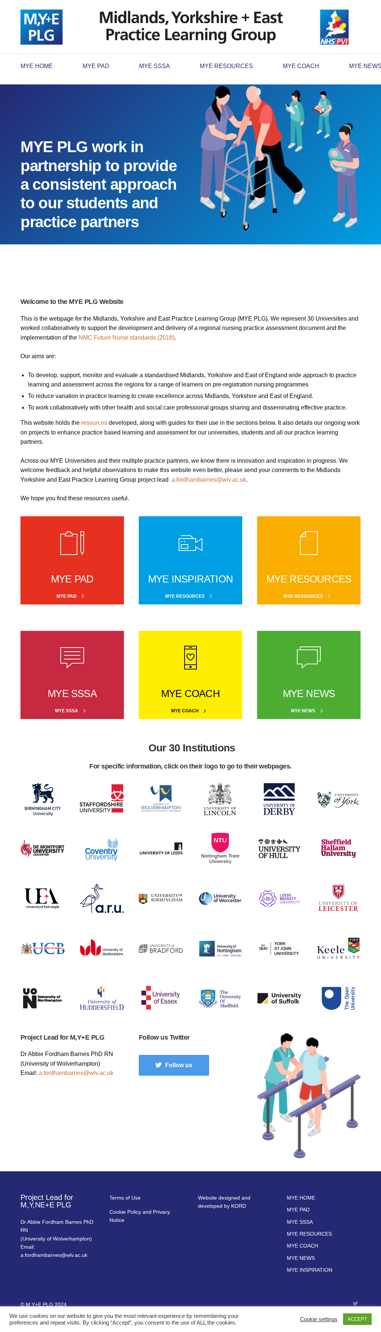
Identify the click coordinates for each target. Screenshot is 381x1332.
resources (94, 423)
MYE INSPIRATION (309, 1270)
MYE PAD (96, 66)
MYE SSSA (154, 66)
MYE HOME (36, 66)
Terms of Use (125, 1198)
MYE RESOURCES (226, 66)
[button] (174, 1065)
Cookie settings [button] (318, 1319)
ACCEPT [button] (357, 1319)
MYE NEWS (301, 1258)
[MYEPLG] (184, 26)
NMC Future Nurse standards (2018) (127, 337)
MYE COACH (301, 66)
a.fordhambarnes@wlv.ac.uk (209, 479)
